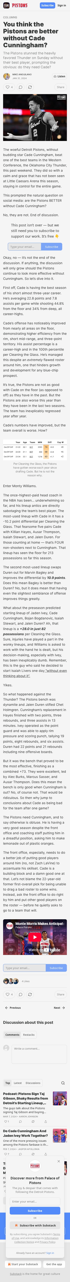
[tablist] (20, 1035)
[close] (59, 1161)
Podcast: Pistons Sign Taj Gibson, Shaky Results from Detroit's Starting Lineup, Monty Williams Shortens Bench (25, 1098)
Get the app (54, 1264)
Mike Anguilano (22, 74)
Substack (16, 1274)
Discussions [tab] (33, 1083)
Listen (61, 76)
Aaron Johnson (28, 1116)
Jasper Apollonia (28, 1149)
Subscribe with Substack (38, 1225)
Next (57, 1008)
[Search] (63, 1083)
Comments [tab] (12, 1035)
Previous (15, 1008)
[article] (35, 1107)
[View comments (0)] (20, 87)
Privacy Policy (47, 1242)
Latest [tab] (18, 1083)
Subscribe (47, 5)
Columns (10, 17)
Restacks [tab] (28, 1035)
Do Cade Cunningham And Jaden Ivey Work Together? (25, 1133)
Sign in (62, 5)
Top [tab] (7, 1083)
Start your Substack (24, 1264)
